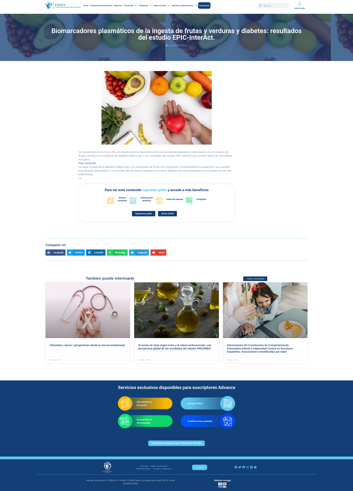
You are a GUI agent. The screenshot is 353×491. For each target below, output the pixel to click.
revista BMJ (110, 152)
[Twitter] (240, 467)
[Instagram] (247, 467)
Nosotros (118, 5)
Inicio (86, 5)
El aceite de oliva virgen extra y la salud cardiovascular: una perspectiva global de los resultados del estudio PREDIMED (174, 347)
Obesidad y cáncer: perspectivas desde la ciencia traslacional (87, 345)
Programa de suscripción (101, 5)
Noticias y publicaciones (182, 5)
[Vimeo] (251, 467)
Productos (143, 5)
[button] (55, 252)
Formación (128, 5)
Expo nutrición (160, 5)
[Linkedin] (244, 467)
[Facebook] (236, 467)
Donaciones (204, 5)
